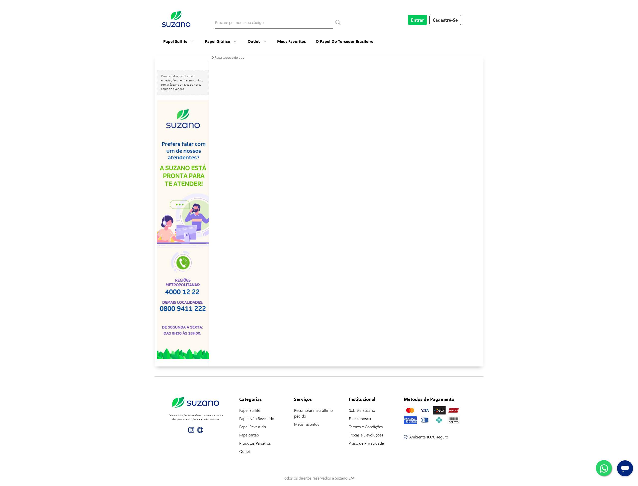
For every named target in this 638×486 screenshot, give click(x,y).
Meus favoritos (306, 424)
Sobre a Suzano (362, 410)
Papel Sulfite (175, 41)
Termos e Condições (366, 426)
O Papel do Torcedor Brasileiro (345, 41)
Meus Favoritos (291, 41)
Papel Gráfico (217, 41)
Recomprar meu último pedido (313, 413)
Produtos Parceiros (255, 443)
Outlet (254, 41)
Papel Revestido (252, 426)
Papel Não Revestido (256, 418)
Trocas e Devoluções (366, 434)
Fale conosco (360, 418)
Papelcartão (249, 434)
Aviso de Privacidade (366, 443)
